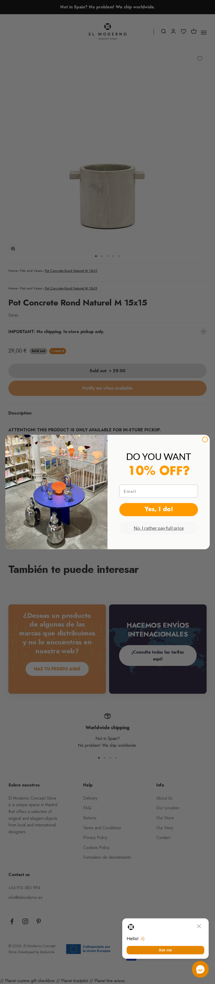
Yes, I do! (158, 509)
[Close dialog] (205, 439)
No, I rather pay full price (159, 528)
